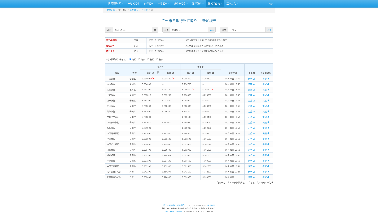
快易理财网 (114, 3)
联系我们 (180, 205)
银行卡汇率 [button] (180, 3)
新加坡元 (134, 10)
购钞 (161, 59)
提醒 (265, 79)
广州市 (144, 10)
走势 (250, 79)
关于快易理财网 (169, 205)
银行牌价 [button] (197, 3)
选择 (212, 30)
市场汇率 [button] (163, 3)
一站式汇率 (134, 3)
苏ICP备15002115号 (173, 212)
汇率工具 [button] (231, 3)
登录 (271, 4)
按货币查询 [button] (214, 3)
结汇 (135, 59)
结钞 (144, 59)
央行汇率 (148, 3)
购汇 (153, 59)
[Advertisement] (189, 193)
